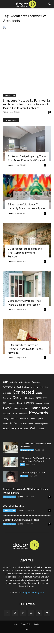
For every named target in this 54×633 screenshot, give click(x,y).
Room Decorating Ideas (38, 423)
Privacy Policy (26, 624)
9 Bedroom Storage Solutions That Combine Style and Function (25, 252)
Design (18, 397)
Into (15, 413)
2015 (5, 381)
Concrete (7, 393)
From (19, 403)
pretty (5, 424)
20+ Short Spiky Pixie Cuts (32, 472)
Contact (37, 624)
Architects (9, 386)
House (35, 407)
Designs (29, 397)
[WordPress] (47, 613)
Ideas (45, 408)
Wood (41, 429)
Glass (46, 403)
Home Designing (21, 408)
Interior (7, 413)
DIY (4, 403)
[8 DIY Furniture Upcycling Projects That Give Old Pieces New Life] (27, 336)
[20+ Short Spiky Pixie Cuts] (10, 476)
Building (34, 387)
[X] (39, 613)
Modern (24, 418)
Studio (6, 428)
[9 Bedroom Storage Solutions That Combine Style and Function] (27, 240)
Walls (26, 429)
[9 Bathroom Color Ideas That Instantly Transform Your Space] (27, 191)
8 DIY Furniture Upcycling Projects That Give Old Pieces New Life (25, 348)
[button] (5, 4)
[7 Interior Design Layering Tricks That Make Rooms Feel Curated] (27, 143)
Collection (44, 387)
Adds (20, 382)
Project (14, 423)
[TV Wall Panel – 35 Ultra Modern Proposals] (10, 447)
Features (11, 403)
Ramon (5, 112)
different (41, 397)
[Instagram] (15, 613)
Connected (23, 391)
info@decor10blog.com (33, 592)
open (40, 418)
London (14, 418)
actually (13, 382)
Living (5, 418)
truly (13, 428)
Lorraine (11, 165)
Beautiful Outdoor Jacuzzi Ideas (21, 519)
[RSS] (31, 613)
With (33, 428)
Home (7, 407)
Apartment (36, 382)
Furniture (29, 402)
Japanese (23, 413)
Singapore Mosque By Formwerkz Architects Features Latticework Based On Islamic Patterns (26, 104)
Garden (39, 403)
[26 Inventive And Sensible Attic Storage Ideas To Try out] (10, 462)
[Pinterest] (23, 613)
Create (39, 393)
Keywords (38, 412)
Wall (20, 429)
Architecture (23, 386)
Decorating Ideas (9, 95)
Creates (7, 398)
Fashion (24, 476)
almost (27, 382)
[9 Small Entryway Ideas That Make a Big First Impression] (27, 288)
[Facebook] (7, 613)
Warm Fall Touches (13, 506)
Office (32, 419)
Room (23, 423)
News (16, 624)
